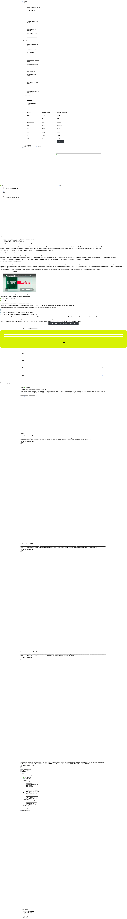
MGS (43, 138)
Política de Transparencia (28, 911)
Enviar (63, 342)
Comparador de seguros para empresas (33, 61)
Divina (43, 115)
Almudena (29, 112)
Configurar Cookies (27, 915)
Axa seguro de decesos (30, 797)
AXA (28, 135)
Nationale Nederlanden (62, 112)
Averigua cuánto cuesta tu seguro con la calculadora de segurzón (63, 323)
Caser (28, 138)
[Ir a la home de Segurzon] (24, 1)
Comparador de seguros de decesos (32, 22)
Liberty (43, 132)
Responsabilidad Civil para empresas (32, 83)
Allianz (28, 125)
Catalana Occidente (46, 112)
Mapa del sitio (26, 917)
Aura (28, 132)
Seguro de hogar (30, 100)
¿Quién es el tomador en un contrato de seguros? (13, 240)
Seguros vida (26, 799)
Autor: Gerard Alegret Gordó (12, 188)
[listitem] (63, 360)
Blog (27, 807)
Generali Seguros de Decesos (32, 796)
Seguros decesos (26, 792)
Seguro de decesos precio (32, 33)
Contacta (28, 806)
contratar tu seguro (49, 250)
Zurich (58, 138)
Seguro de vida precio (31, 13)
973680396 (28, 770)
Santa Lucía (59, 135)
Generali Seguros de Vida (31, 802)
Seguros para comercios (31, 787)
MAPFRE (44, 135)
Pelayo (58, 118)
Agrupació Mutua (30, 122)
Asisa (28, 128)
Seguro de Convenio (31, 71)
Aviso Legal (25, 916)
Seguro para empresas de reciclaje (32, 75)
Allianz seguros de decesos (31, 794)
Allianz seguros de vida (31, 800)
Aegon (28, 118)
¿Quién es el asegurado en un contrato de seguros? (13, 241)
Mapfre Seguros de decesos (31, 793)
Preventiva (59, 125)
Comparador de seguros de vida (33, 7)
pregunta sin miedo (33, 328)
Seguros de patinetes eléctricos (32, 790)
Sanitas (58, 132)
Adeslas (28, 115)
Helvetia (43, 128)
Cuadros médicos (30, 52)
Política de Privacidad (27, 912)
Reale (58, 128)
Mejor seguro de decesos (32, 25)
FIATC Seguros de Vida (31, 804)
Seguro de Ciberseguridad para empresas (33, 87)
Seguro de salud (29, 785)
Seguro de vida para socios (32, 64)
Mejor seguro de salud (31, 49)
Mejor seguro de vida (31, 10)
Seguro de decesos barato (32, 37)
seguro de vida (53, 257)
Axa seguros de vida (30, 803)
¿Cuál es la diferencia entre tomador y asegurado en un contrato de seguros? (18, 239)
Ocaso (58, 115)
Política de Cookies (27, 913)
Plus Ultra (59, 122)
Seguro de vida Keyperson (32, 67)
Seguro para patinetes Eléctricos (31, 104)
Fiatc (43, 122)
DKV (43, 118)
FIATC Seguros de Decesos (31, 798)
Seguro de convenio (30, 788)
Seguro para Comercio (31, 78)
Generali (44, 125)
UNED (14, 271)
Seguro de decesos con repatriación (31, 30)
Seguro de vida (29, 783)
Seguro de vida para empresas (32, 784)
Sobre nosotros (27, 145)
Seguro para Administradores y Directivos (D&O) (33, 92)
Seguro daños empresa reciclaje (32, 791)
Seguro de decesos (30, 781)
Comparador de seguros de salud (32, 45)
